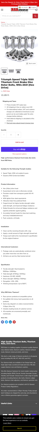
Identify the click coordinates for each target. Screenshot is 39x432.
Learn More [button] (7, 423)
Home (3, 22)
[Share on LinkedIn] (10, 321)
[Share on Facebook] (2, 321)
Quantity (3, 130)
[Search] (35, 16)
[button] (27, 7)
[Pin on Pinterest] (14, 321)
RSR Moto (6, 91)
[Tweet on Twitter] (6, 321)
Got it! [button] (19, 428)
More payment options (19, 154)
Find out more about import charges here (20, 123)
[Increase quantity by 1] (18, 135)
